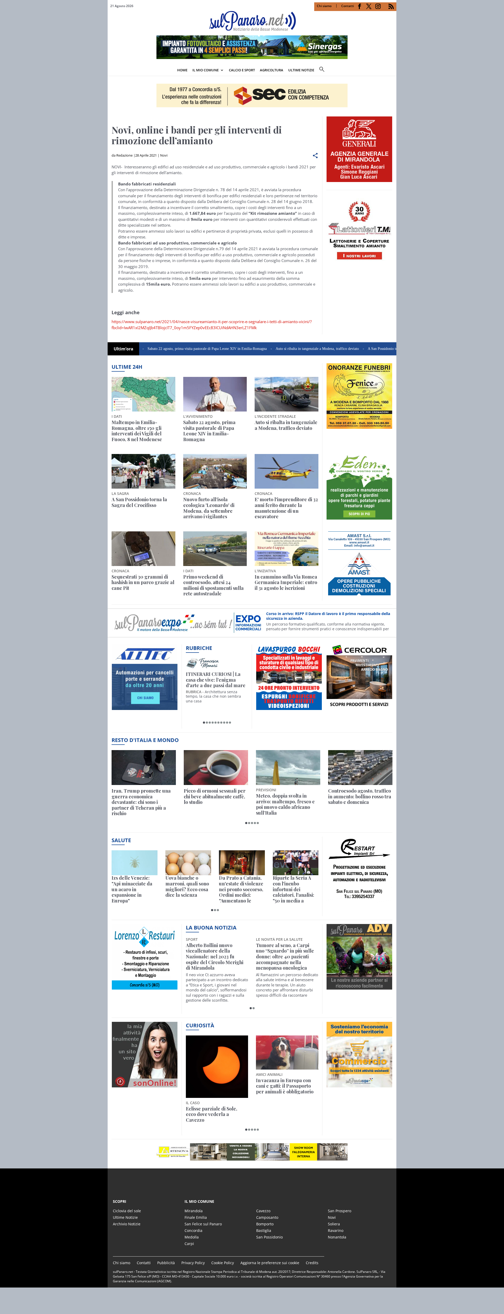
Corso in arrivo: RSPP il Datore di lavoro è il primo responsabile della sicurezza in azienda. (328, 616)
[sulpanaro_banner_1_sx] (359, 986)
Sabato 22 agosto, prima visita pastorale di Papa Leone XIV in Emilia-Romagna (164, 349)
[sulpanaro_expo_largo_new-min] (252, 1152)
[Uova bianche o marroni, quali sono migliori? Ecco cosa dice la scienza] (188, 862)
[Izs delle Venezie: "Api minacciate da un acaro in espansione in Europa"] (135, 862)
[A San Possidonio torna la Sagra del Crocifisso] (143, 471)
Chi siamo (324, 6)
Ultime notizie (301, 70)
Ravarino (335, 1230)
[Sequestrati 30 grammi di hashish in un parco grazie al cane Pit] (143, 548)
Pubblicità (166, 1262)
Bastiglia (263, 1230)
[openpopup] (392, 70)
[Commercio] (359, 1084)
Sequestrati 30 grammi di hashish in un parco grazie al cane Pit (143, 582)
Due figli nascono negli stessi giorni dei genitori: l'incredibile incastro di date (286, 1086)
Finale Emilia (196, 1217)
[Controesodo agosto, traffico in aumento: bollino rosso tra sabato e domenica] (360, 767)
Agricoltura (271, 70)
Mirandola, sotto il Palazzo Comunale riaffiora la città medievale (285, 951)
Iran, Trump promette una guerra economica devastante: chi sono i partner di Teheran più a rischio (141, 802)
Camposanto (267, 1217)
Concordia (193, 1230)
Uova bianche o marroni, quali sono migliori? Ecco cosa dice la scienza (187, 886)
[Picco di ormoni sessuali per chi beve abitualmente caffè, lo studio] (216, 767)
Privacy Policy (193, 1262)
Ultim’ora (123, 349)
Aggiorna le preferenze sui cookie (269, 1262)
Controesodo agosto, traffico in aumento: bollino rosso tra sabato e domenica (359, 796)
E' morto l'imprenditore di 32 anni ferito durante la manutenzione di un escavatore (286, 508)
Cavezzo (263, 1210)
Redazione (124, 155)
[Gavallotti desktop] (252, 95)
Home (182, 70)
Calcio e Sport (242, 70)
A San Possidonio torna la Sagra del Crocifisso (360, 349)
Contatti (347, 6)
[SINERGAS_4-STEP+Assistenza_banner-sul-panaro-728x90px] (252, 57)
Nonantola (337, 1237)
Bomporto (265, 1223)
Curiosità (200, 1025)
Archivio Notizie (126, 1223)
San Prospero (339, 1210)
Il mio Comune (205, 70)
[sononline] (144, 1084)
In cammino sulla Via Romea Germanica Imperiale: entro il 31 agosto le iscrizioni (286, 582)
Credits (312, 1262)
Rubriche (199, 647)
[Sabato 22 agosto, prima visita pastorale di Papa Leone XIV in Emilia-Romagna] (215, 394)
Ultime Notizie (125, 1217)
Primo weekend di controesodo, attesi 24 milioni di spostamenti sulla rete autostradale (213, 585)
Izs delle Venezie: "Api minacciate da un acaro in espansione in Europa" (132, 889)
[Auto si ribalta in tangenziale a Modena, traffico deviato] (286, 394)
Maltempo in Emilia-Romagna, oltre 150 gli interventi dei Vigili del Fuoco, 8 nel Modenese (137, 431)
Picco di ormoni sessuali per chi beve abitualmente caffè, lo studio (214, 796)
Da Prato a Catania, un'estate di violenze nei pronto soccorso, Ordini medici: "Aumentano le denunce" (241, 889)
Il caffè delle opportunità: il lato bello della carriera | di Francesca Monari (216, 679)
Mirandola (194, 1210)
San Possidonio (269, 1237)
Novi (163, 155)
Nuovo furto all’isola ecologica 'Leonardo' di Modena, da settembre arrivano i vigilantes (208, 508)
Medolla (192, 1237)
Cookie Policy (222, 1262)
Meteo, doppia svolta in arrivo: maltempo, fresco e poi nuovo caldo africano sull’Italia (285, 804)
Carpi (189, 1243)
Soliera (334, 1223)
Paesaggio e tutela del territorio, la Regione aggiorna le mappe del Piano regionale (211, 1089)
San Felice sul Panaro (203, 1223)
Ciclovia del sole (127, 1210)
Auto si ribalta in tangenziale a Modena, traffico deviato (275, 349)
